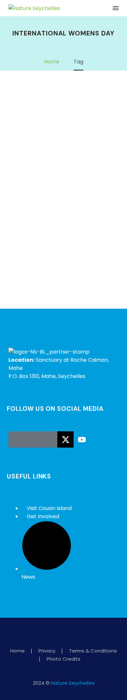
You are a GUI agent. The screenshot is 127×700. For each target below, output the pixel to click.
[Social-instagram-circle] (33, 439)
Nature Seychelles (72, 683)
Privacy (46, 651)
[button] (102, 8)
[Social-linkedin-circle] (49, 439)
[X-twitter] (65, 439)
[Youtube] (82, 439)
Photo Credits (63, 659)
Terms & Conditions (93, 651)
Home (17, 651)
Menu (116, 8)
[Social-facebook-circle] (16, 439)
